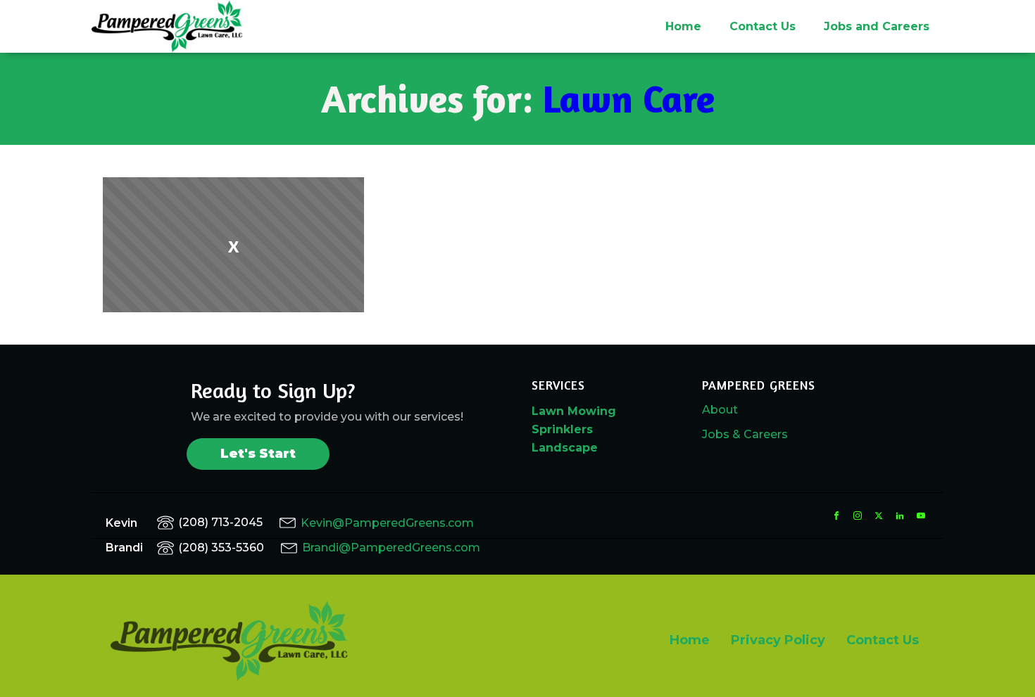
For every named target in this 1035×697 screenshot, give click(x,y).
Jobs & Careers (745, 434)
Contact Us (762, 26)
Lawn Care (629, 98)
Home (683, 26)
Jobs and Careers (876, 26)
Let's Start (258, 453)
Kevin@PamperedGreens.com (387, 523)
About (720, 409)
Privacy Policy (778, 640)
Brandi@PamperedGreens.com (391, 547)
